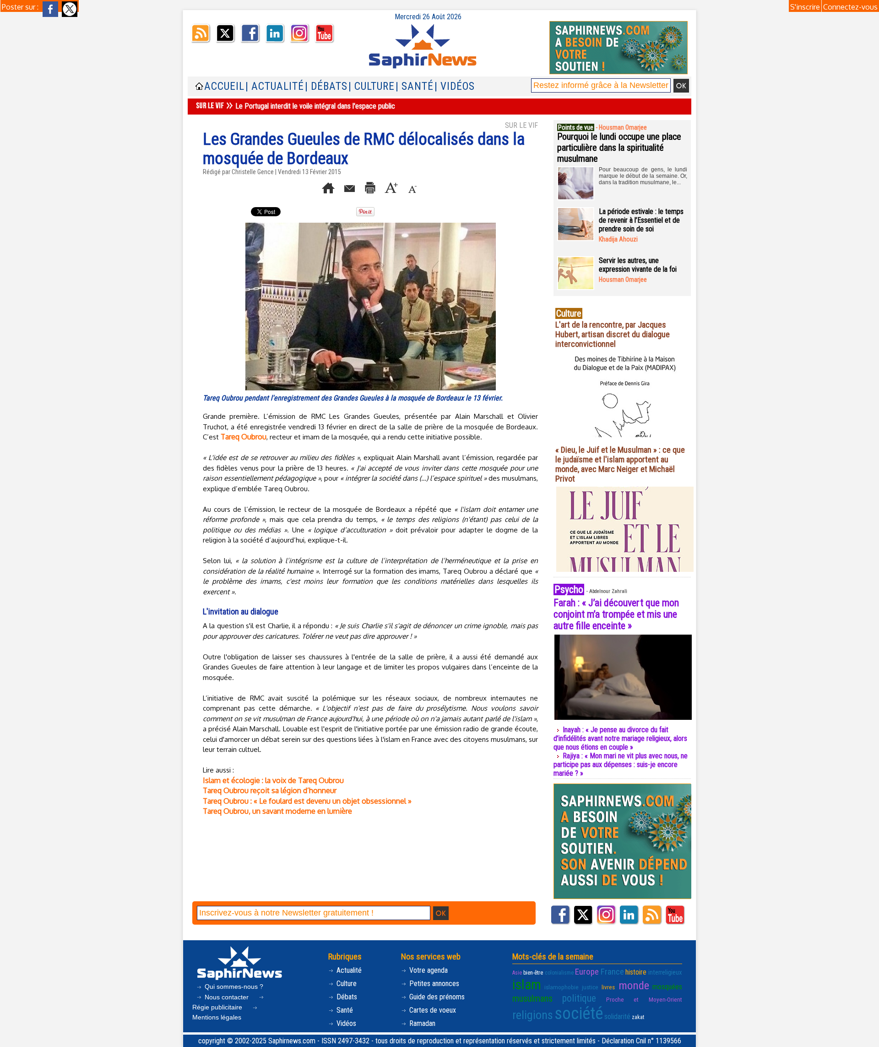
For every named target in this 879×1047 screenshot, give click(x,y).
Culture (346, 983)
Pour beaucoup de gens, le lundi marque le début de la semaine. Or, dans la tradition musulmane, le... (643, 176)
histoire (635, 972)
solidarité (617, 1016)
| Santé (415, 86)
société (578, 1013)
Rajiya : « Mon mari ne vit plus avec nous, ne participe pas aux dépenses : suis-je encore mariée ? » (620, 764)
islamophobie (561, 987)
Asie (517, 973)
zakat (638, 1017)
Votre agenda (427, 970)
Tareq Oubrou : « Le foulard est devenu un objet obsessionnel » (307, 801)
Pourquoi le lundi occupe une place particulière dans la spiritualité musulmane (619, 147)
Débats (346, 996)
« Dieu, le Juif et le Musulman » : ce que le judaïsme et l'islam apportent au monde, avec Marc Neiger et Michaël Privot (620, 464)
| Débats (326, 86)
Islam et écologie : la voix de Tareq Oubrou (273, 780)
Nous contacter (226, 997)
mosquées (667, 986)
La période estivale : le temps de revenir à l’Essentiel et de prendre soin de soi (641, 220)
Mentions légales (216, 1017)
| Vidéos (454, 86)
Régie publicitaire (218, 1007)
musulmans (532, 998)
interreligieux (665, 972)
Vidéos (345, 1023)
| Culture (371, 86)
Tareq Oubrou (243, 436)
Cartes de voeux (431, 1010)
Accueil (224, 86)
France (612, 971)
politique (579, 998)
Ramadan (421, 1023)
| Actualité (274, 86)
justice (590, 987)
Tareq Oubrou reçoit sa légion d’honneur (269, 790)
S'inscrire (805, 6)
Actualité (348, 970)
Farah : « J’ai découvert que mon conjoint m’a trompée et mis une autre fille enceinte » (616, 614)
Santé (344, 1010)
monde (634, 985)
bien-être (533, 973)
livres (608, 987)
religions (532, 1015)
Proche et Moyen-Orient (644, 999)
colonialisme (559, 973)
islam (526, 984)
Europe (587, 971)
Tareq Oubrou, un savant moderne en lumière (277, 811)
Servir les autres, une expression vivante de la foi (638, 265)
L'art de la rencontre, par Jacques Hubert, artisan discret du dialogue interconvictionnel (612, 334)
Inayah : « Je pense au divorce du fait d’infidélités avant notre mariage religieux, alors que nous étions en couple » (620, 738)
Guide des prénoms (436, 996)
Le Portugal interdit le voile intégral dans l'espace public (315, 106)
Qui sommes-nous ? (233, 986)
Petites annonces (433, 983)
